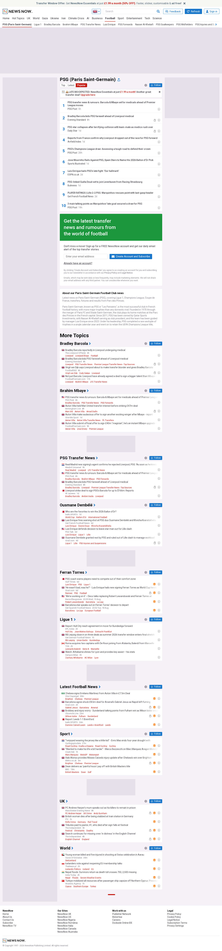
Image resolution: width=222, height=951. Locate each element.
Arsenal (94, 708)
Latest (71, 85)
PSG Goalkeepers (165, 24)
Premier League (96, 429)
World (36, 18)
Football (110, 18)
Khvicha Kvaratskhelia (101, 526)
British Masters (72, 772)
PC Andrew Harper (73, 813)
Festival (68, 831)
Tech (147, 18)
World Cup (69, 517)
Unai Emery (82, 429)
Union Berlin (82, 640)
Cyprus (68, 886)
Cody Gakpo (84, 373)
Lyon (96, 658)
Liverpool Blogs (82, 356)
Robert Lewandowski (74, 602)
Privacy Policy (110, 273)
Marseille (95, 649)
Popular (81, 85)
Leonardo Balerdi (73, 649)
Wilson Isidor (71, 716)
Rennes (68, 593)
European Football (93, 611)
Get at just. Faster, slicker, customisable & (108, 3)
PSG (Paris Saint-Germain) (17, 24)
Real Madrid (70, 470)
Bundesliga (95, 640)
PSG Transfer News (91, 24)
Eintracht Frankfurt (103, 632)
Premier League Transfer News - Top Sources (114, 364)
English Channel (72, 839)
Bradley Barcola (52, 24)
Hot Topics (18, 18)
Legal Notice (127, 273)
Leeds (108, 725)
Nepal (67, 878)
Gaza (45, 18)
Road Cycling (101, 746)
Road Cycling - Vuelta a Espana (79, 746)
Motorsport (94, 755)
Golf (89, 772)
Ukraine (54, 18)
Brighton (69, 699)
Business (97, 18)
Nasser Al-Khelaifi (144, 24)
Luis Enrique (109, 24)
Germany (82, 822)
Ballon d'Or (81, 517)
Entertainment (134, 18)
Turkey (93, 886)
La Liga (100, 602)
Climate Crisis (76, 18)
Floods (75, 878)
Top (63, 85)
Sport (121, 18)
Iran (63, 18)
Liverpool (69, 356)
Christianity (79, 831)
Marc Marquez (71, 755)
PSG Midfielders (184, 24)
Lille (88, 535)
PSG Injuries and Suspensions (92, 543)
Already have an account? (78, 263)
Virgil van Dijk (71, 373)
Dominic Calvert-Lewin (75, 725)
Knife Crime (70, 822)
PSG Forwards (125, 24)
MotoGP (83, 755)
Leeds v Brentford (95, 725)
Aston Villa (80, 412)
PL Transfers (108, 420)
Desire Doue (83, 526)
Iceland (86, 869)
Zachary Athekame (74, 658)
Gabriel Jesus (71, 708)
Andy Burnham (100, 813)
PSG (80, 585)
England (85, 839)
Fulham (82, 716)
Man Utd (69, 412)
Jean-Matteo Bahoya (84, 632)
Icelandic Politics (73, 869)
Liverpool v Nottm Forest (102, 928)
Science (157, 18)
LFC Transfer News (98, 382)
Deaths (89, 831)
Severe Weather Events (90, 878)
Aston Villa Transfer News (88, 420)
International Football (97, 517)
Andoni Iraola (87, 496)
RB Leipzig (70, 640)
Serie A (86, 649)
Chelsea (78, 699)
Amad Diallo (91, 412)
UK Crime (87, 813)
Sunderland (93, 716)
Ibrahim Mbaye (70, 24)
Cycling (112, 746)
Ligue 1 (37, 24)
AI (88, 18)
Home (6, 18)
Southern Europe (80, 886)
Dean (83, 772)
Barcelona (90, 602)
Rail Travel (92, 822)
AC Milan (88, 658)
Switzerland (70, 861)
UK (28, 18)
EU (92, 869)
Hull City (69, 632)
